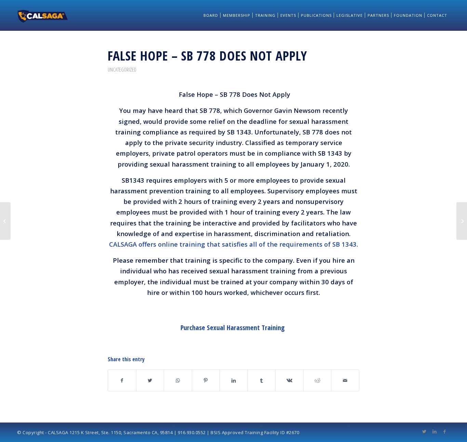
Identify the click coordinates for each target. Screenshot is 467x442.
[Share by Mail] (345, 380)
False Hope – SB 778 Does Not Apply (207, 55)
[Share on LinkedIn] (234, 380)
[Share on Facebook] (122, 380)
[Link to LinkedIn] (434, 431)
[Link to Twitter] (424, 431)
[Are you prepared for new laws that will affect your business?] (5, 221)
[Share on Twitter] (150, 380)
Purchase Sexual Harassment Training (233, 327)
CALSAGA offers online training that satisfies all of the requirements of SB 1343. (233, 244)
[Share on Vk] (289, 380)
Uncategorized (122, 69)
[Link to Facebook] (445, 431)
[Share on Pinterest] (206, 380)
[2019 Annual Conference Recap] (461, 221)
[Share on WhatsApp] (178, 380)
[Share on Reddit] (317, 380)
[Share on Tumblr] (262, 380)
